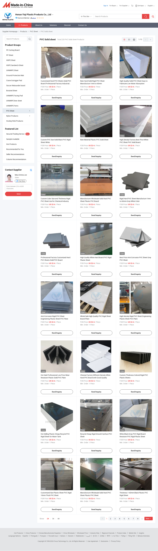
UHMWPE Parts (12, 106)
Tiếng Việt (131, 536)
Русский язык (53, 536)
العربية (88, 536)
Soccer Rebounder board (15, 85)
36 (53, 518)
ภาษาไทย (115, 536)
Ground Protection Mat (15, 75)
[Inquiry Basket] (132, 6)
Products (24, 25)
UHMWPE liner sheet (14, 100)
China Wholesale (69, 533)
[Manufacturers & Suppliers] (18, 5)
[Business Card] (31, 170)
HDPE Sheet (10, 60)
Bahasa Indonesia (144, 536)
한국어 (95, 536)
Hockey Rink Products (14, 121)
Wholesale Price (82, 533)
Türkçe (123, 536)
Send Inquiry (57, 98)
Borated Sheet (11, 90)
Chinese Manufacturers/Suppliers (50, 533)
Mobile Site (132, 533)
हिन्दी (108, 536)
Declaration (104, 541)
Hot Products (18, 533)
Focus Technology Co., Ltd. (63, 541)
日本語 (102, 536)
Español (25, 536)
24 (48, 519)
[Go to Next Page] (150, 39)
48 (58, 518)
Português (34, 536)
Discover (67, 25)
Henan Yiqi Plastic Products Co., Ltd (33, 14)
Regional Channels (108, 533)
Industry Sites (94, 533)
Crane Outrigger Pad (14, 80)
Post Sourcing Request (153, 16)
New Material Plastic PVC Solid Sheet (94, 139)
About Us (38, 25)
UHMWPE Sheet (12, 70)
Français (43, 536)
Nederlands (80, 536)
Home (8, 25)
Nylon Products (12, 116)
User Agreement (93, 541)
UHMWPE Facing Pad (14, 95)
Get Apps (140, 6)
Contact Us (82, 25)
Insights (141, 533)
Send (18, 194)
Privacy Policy (115, 541)
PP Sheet (9, 55)
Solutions (53, 25)
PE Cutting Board (13, 50)
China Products (31, 533)
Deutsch (70, 536)
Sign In (105, 6)
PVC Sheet (10, 111)
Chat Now (21, 181)
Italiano (62, 536)
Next (147, 518)
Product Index (121, 533)
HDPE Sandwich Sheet (14, 65)
